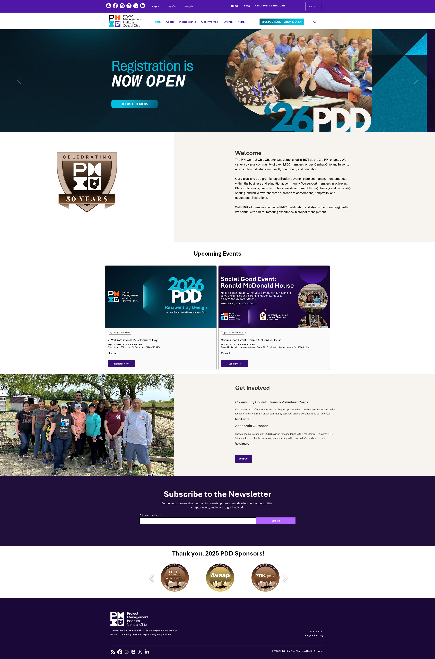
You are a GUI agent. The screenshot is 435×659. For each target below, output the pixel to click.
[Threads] (129, 5)
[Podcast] (108, 5)
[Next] (416, 80)
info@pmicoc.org (313, 635)
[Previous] (19, 80)
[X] (135, 5)
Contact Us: (316, 631)
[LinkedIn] (142, 5)
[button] (175, 578)
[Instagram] (122, 5)
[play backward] (151, 578)
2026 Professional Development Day (133, 340)
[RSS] (113, 651)
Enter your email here (150, 515)
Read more (242, 419)
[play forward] (285, 578)
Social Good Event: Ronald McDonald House (251, 340)
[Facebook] (115, 5)
